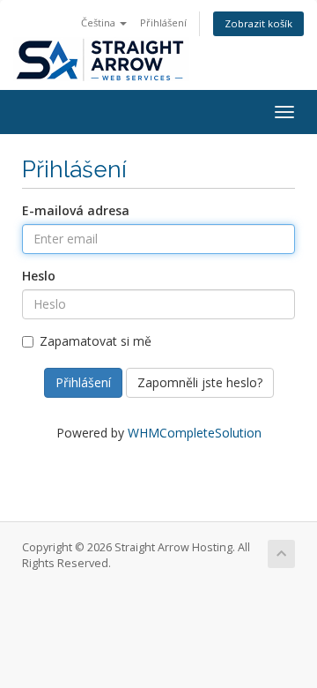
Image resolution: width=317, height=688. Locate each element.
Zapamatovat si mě (95, 341)
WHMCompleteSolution (195, 432)
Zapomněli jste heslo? (199, 382)
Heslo (38, 275)
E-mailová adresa (75, 210)
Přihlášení (163, 22)
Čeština (99, 22)
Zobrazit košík (258, 23)
